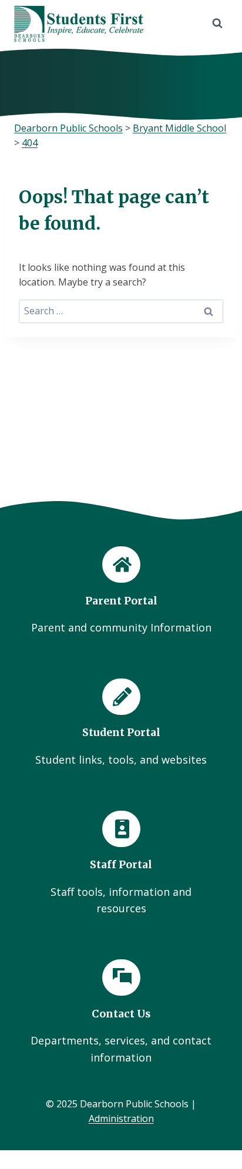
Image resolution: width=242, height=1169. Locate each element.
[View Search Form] (217, 23)
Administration (121, 1118)
